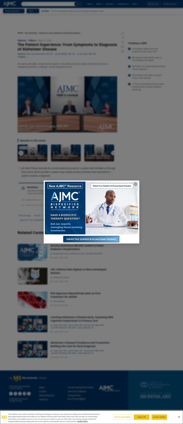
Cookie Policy (82, 421)
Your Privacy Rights (122, 417)
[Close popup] (135, 184)
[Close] (179, 417)
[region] (91, 417)
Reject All (142, 417)
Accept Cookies (159, 417)
